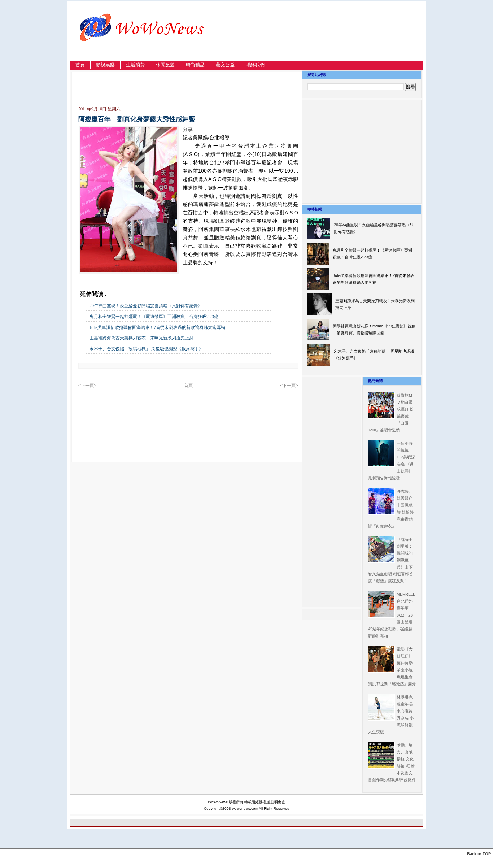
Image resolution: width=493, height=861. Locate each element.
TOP (487, 854)
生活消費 (135, 65)
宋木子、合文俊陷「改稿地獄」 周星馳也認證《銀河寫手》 (146, 348)
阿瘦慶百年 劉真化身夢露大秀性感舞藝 (136, 119)
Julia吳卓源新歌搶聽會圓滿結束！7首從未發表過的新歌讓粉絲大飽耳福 (157, 327)
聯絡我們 (255, 65)
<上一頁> (87, 385)
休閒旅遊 (165, 65)
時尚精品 (195, 65)
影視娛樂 (105, 65)
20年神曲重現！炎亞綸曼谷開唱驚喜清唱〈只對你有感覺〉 (146, 305)
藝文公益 (225, 65)
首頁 (80, 65)
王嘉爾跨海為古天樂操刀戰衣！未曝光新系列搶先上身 (141, 337)
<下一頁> (289, 385)
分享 (188, 129)
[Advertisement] (345, 41)
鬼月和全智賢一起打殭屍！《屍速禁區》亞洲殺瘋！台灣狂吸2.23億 (154, 316)
